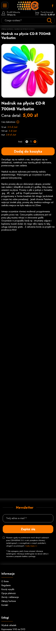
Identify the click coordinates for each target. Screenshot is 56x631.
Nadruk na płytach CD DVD (24, 29)
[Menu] (4, 5)
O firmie (5, 581)
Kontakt (4, 605)
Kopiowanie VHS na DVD (13, 629)
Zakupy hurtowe (8, 601)
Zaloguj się (13, 13)
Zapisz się (28, 529)
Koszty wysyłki (7, 589)
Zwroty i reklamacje (10, 597)
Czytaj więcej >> (31, 546)
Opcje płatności (8, 593)
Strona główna (7, 29)
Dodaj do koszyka (28, 151)
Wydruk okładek (8, 625)
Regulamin (6, 585)
